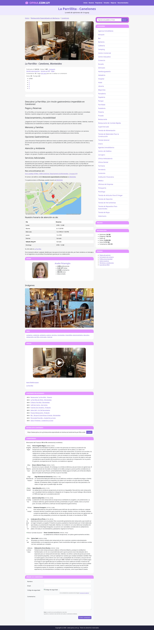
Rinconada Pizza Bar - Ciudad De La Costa (43, 418)
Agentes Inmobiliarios (106, 147)
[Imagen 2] (58, 325)
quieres (48, 335)
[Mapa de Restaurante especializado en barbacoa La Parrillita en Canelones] (53, 198)
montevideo (61, 335)
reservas (49, 337)
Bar (99, 38)
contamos (29, 335)
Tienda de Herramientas (107, 203)
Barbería (101, 42)
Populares (98, 3)
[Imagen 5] (66, 325)
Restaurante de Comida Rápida (109, 123)
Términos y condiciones (106, 263)
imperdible (68, 335)
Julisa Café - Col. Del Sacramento (40, 410)
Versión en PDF (45, 71)
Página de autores (105, 255)
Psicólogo (101, 192)
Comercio (101, 60)
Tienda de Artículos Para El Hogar (110, 195)
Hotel (100, 82)
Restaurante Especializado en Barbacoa (45, 18)
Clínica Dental (103, 162)
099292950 (72, 177)
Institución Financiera (106, 177)
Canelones (65, 18)
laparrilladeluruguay (32, 382)
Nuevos (91, 3)
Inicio (85, 3)
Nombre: (30, 581)
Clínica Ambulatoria (105, 158)
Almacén (101, 35)
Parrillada (101, 105)
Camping (101, 49)
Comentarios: (31, 596)
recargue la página (84, 593)
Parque (100, 101)
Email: (29, 586)
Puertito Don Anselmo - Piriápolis (41, 407)
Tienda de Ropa (104, 212)
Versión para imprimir (33, 71)
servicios (54, 335)
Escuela (101, 64)
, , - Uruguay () (51, 174)
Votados (106, 3)
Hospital (101, 79)
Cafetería (101, 46)
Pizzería (101, 112)
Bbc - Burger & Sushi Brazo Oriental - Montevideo (45, 415)
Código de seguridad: (33, 590)
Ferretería (101, 169)
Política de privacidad (105, 259)
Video (52, 71)
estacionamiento (78, 335)
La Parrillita (37, 249)
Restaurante (102, 119)
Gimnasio (101, 68)
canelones (36, 335)
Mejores (113, 3)
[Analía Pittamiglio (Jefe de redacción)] (40, 270)
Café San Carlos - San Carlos (39, 405)
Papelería (101, 97)
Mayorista (101, 90)
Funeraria (101, 173)
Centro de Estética (104, 151)
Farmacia (101, 166)
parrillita (36, 337)
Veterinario (102, 216)
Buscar (124, 20)
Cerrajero (101, 155)
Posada (101, 116)
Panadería (102, 94)
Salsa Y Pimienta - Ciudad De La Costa (42, 420)
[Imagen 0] (52, 325)
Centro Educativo (104, 57)
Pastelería (101, 108)
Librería (101, 86)
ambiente (43, 335)
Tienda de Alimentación (106, 130)
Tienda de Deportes (105, 199)
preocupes (43, 337)
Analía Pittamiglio (63, 263)
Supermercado (103, 127)
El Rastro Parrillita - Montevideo (40, 402)
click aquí (43, 73)
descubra (86, 335)
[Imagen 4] (63, 325)
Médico (100, 181)
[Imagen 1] (55, 325)
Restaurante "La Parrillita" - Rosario (41, 397)
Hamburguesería (104, 71)
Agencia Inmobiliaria (105, 31)
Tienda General (103, 140)
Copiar (89, 432)
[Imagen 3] (61, 325)
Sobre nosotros (104, 261)
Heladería (101, 75)
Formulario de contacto (106, 257)
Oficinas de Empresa (105, 184)
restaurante (30, 337)
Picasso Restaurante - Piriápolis (40, 413)
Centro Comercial (104, 53)
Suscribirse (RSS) (104, 265)
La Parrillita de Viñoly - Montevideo (41, 400)
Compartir (52, 69)
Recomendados (123, 3)
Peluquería (102, 188)
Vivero (100, 144)
